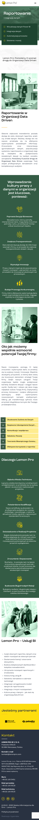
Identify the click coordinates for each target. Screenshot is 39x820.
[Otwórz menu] (35, 3)
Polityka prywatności (10, 812)
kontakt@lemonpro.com (11, 754)
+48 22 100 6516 (8, 792)
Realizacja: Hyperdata (10, 816)
